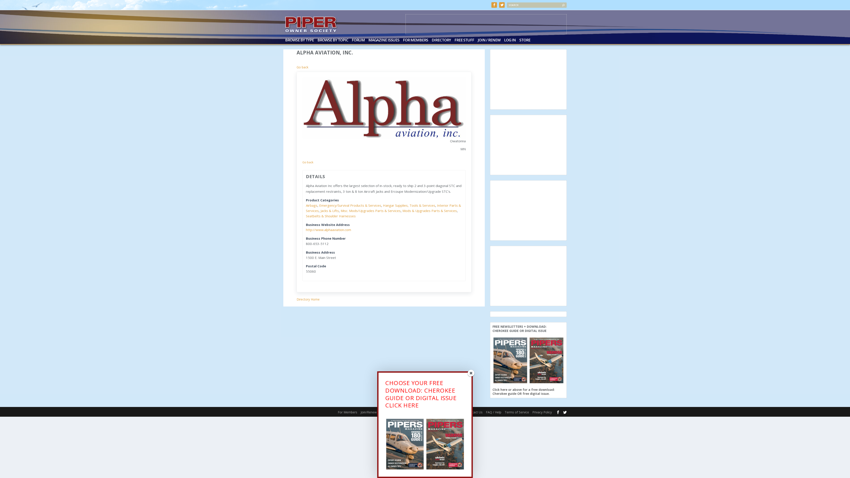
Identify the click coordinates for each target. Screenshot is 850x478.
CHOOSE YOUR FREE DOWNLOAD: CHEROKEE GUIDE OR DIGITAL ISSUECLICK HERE (420, 394)
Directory (441, 40)
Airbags (311, 205)
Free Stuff (464, 40)
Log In (510, 40)
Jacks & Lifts (330, 210)
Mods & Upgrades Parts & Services (429, 210)
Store (524, 40)
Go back (302, 67)
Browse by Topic (332, 40)
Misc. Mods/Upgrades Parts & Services (371, 210)
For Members (415, 40)
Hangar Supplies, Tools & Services (409, 205)
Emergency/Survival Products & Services (350, 205)
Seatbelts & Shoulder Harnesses (331, 216)
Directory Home (308, 299)
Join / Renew (489, 40)
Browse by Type (299, 40)
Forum (358, 40)
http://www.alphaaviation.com (328, 229)
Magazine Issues (383, 40)
